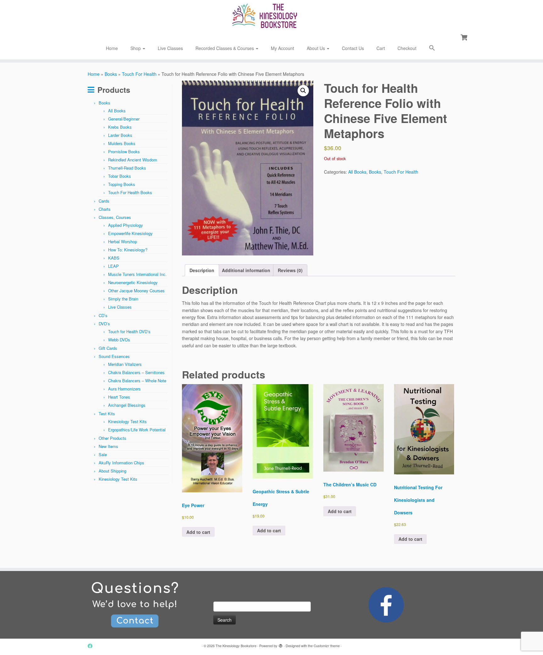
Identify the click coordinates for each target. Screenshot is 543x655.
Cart (380, 48)
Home (112, 48)
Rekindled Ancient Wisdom (132, 160)
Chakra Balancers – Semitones (136, 372)
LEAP (113, 266)
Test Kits (107, 414)
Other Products (112, 438)
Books (111, 74)
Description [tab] (201, 270)
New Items (108, 446)
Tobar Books (119, 176)
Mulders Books (121, 143)
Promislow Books (124, 151)
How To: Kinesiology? (127, 250)
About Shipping (112, 471)
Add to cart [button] (198, 532)
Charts (105, 209)
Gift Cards (108, 348)
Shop (136, 48)
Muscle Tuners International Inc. (137, 274)
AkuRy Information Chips (121, 463)
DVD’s (104, 324)
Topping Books (121, 184)
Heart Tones (119, 397)
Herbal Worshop (122, 241)
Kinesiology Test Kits (127, 421)
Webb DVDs (119, 340)
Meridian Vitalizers (125, 364)
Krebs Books (120, 127)
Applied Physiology (125, 225)
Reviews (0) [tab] (290, 270)
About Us (316, 48)
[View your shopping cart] (465, 37)
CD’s (103, 315)
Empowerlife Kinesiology (130, 233)
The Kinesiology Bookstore (236, 645)
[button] (432, 48)
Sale (103, 454)
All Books (117, 111)
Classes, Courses (115, 217)
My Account (282, 48)
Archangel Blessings (126, 405)
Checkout (407, 48)
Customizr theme (327, 645)
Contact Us (353, 48)
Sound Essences (114, 356)
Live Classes (170, 48)
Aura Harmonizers (124, 389)
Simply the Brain (123, 299)
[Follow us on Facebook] (92, 645)
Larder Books (120, 135)
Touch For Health (139, 74)
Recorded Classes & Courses (225, 48)
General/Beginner (124, 119)
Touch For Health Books (130, 192)
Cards (104, 201)
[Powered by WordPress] (280, 644)
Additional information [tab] (246, 270)
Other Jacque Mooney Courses (136, 291)
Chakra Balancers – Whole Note (137, 380)
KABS (113, 258)
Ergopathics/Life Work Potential (137, 430)
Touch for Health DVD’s (129, 331)
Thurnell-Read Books (127, 168)
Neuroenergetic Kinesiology (133, 282)
